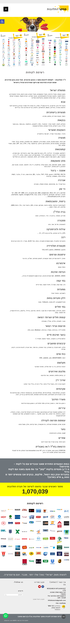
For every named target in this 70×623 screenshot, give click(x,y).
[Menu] (6, 9)
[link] (2, 21)
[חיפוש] (5, 595)
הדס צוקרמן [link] (6, 620)
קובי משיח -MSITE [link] (17, 620)
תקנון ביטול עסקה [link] (38, 599)
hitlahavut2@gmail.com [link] (57, 600)
